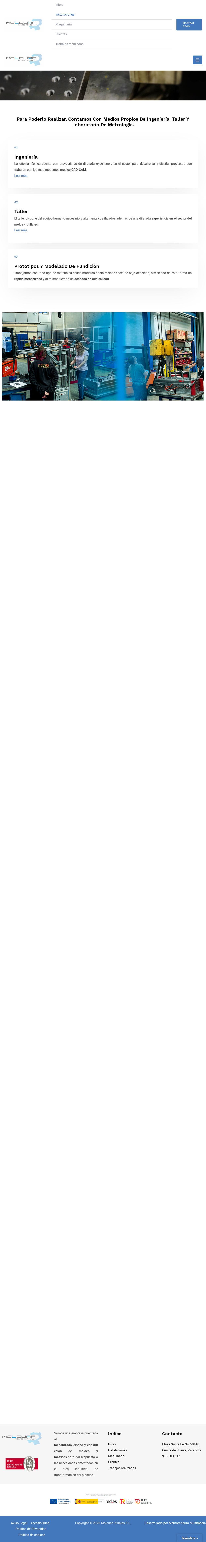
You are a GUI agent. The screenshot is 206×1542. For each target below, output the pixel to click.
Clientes (61, 34)
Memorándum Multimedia (187, 1523)
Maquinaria (64, 24)
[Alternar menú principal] (197, 60)
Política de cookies (32, 1535)
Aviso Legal (19, 1523)
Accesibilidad (40, 1523)
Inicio (59, 5)
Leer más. (21, 176)
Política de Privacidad (31, 1529)
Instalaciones (65, 14)
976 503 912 (171, 1456)
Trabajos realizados (69, 44)
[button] (189, 25)
